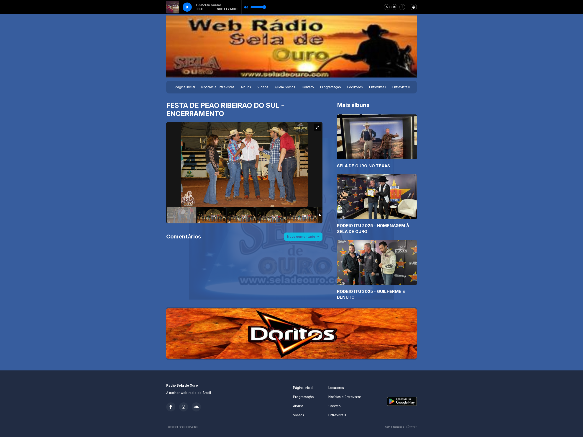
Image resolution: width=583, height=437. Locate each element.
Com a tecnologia (394, 426)
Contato (308, 87)
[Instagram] (394, 7)
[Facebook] (402, 7)
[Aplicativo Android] (414, 7)
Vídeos (262, 87)
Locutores (355, 87)
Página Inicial (185, 87)
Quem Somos (285, 87)
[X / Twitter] (387, 7)
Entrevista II (401, 87)
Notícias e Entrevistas (217, 87)
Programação (330, 87)
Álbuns (246, 87)
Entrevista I (377, 87)
